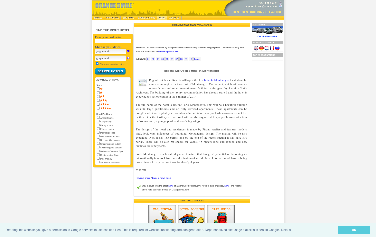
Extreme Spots (146, 18)
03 (158, 59)
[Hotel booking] (191, 219)
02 (153, 59)
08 (181, 59)
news (171, 186)
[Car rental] (162, 219)
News (162, 18)
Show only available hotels (112, 64)
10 (191, 59)
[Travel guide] (221, 219)
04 (162, 59)
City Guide (128, 18)
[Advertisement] (191, 36)
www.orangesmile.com (168, 52)
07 (176, 59)
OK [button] (354, 230)
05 (167, 59)
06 (172, 59)
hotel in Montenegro (216, 80)
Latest (197, 59)
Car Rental (112, 18)
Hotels (98, 18)
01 (148, 59)
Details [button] (286, 230)
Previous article (143, 178)
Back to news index (161, 178)
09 (186, 59)
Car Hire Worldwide (267, 36)
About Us (174, 18)
